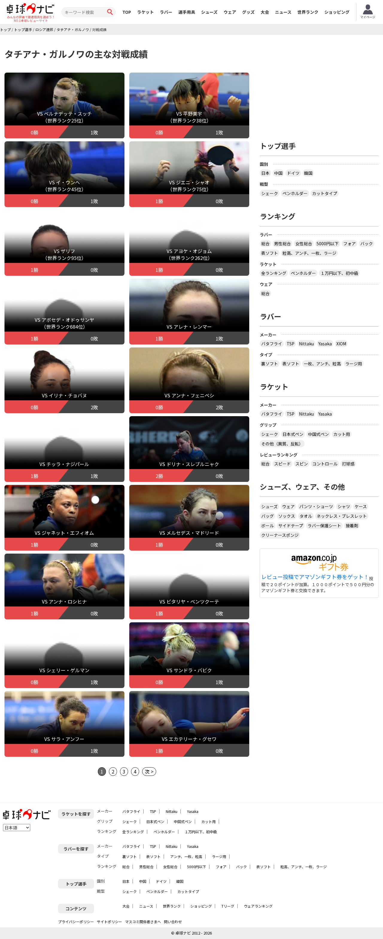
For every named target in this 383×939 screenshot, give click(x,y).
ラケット (145, 12)
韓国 (308, 173)
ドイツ (293, 173)
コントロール (325, 464)
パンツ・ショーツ (316, 506)
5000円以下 (328, 243)
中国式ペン (318, 434)
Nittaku (306, 344)
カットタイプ (324, 193)
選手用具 (186, 12)
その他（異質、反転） (282, 444)
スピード (282, 464)
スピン (301, 464)
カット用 (341, 434)
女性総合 (303, 243)
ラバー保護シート (324, 526)
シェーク (269, 193)
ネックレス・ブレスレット (342, 516)
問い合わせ (173, 921)
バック (366, 243)
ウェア (230, 12)
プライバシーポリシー (76, 921)
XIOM (341, 344)
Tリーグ (227, 906)
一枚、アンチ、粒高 (322, 364)
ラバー (166, 12)
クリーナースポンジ (280, 535)
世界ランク (307, 12)
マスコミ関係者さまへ (143, 921)
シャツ (344, 506)
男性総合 (282, 243)
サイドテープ (290, 526)
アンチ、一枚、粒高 (186, 856)
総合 (265, 243)
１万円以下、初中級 (339, 273)
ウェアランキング (258, 906)
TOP (126, 12)
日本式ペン (292, 434)
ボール (267, 526)
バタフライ (271, 344)
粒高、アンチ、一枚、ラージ (309, 253)
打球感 (348, 464)
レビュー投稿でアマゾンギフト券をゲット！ (315, 577)
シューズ (209, 12)
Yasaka (325, 344)
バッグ (267, 516)
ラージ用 (353, 364)
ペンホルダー (295, 193)
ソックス (286, 516)
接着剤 (352, 526)
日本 (265, 173)
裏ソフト (269, 364)
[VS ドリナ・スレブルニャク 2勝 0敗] (189, 456)
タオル (306, 516)
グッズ (248, 12)
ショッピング (336, 12)
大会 (265, 12)
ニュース (283, 12)
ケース (361, 506)
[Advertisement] (319, 86)
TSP (290, 344)
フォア (349, 243)
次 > (149, 771)
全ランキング (273, 273)
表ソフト (269, 253)
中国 (278, 173)
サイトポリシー (109, 921)
